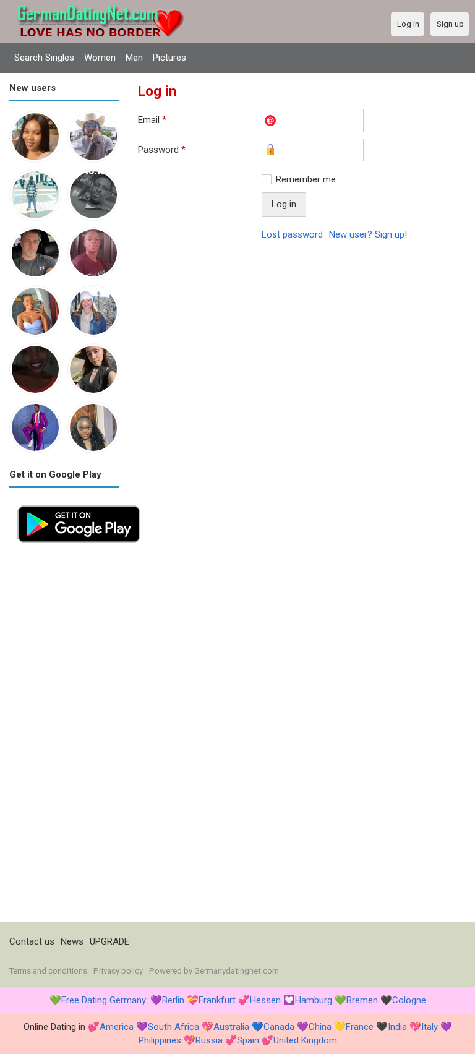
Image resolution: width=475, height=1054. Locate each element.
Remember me (306, 179)
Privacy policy (118, 970)
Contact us (31, 941)
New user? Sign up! (368, 234)
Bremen (362, 1000)
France (360, 1026)
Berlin (173, 1000)
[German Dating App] (78, 504)
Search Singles (44, 57)
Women (100, 57)
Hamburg (313, 1000)
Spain (248, 1040)
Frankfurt (217, 1000)
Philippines (160, 1040)
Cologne (409, 1000)
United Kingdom (305, 1040)
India (397, 1026)
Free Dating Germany (103, 1000)
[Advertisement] (64, 736)
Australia (231, 1026)
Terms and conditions (48, 970)
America (117, 1026)
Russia (209, 1040)
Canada (278, 1026)
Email (152, 120)
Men (134, 57)
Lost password (292, 234)
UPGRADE (109, 941)
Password (162, 149)
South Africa (173, 1026)
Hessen (265, 1000)
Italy (429, 1026)
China (320, 1026)
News (72, 941)
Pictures (169, 57)
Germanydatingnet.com (236, 970)
